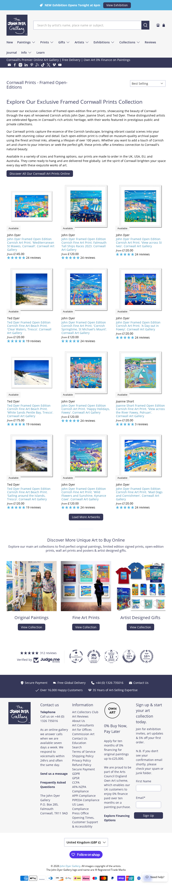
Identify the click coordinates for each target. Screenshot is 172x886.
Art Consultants (83, 725)
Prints (44, 42)
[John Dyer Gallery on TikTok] (43, 65)
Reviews (150, 42)
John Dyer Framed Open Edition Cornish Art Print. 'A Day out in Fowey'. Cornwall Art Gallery (138, 325)
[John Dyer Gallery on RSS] (37, 65)
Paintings (24, 42)
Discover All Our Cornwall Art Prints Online (40, 174)
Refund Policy (81, 765)
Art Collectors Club (85, 712)
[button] (84, 847)
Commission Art (83, 734)
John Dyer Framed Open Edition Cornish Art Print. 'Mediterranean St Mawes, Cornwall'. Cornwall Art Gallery (30, 244)
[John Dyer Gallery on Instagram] (20, 65)
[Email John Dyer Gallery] (9, 65)
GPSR (75, 778)
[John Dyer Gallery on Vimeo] (54, 65)
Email (140, 798)
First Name (143, 781)
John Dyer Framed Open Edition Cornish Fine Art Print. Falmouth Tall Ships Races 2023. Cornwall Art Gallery (84, 244)
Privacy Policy (81, 760)
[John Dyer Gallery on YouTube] (60, 65)
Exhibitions (102, 42)
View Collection (31, 627)
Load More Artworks (86, 517)
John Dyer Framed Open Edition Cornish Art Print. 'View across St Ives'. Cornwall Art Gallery (139, 242)
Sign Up (148, 815)
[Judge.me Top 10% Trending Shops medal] (146, 656)
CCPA (75, 782)
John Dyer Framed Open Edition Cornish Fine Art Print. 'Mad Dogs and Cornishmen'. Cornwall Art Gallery (139, 494)
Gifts (61, 42)
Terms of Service (83, 752)
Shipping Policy (83, 756)
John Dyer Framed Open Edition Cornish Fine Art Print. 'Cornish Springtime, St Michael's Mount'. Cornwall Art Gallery (84, 327)
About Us (78, 721)
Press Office (80, 813)
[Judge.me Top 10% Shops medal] (129, 656)
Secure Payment (83, 769)
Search (77, 747)
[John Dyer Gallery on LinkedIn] (26, 65)
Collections (127, 42)
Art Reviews (80, 716)
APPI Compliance (84, 796)
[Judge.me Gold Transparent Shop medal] (76, 656)
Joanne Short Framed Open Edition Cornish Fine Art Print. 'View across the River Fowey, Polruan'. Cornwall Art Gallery (140, 411)
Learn (40, 52)
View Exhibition (117, 5)
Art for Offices (82, 730)
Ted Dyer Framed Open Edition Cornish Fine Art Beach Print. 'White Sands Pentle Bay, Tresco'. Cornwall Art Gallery (30, 411)
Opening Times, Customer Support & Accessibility (85, 822)
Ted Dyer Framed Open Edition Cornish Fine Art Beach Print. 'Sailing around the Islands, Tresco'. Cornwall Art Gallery (29, 494)
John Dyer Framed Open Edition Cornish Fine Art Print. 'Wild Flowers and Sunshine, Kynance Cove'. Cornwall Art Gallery (83, 494)
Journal (12, 52)
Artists (79, 42)
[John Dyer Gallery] (17, 25)
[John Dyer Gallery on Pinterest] (32, 65)
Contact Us (79, 738)
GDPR (76, 774)
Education (79, 743)
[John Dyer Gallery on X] (48, 65)
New (10, 42)
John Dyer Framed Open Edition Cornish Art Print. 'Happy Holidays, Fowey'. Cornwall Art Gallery (85, 409)
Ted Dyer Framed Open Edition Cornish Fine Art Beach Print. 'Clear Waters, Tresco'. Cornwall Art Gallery (29, 327)
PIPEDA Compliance (85, 800)
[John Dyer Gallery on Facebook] (15, 65)
